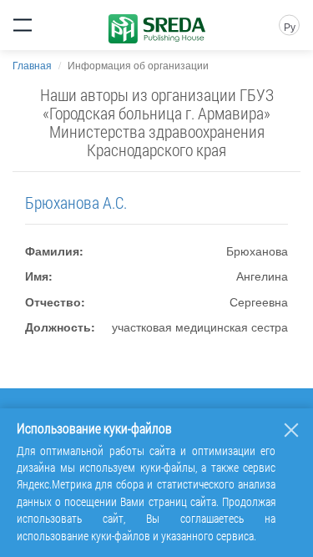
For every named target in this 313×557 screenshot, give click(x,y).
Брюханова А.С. (76, 202)
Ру (289, 26)
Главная (32, 65)
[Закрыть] (291, 430)
